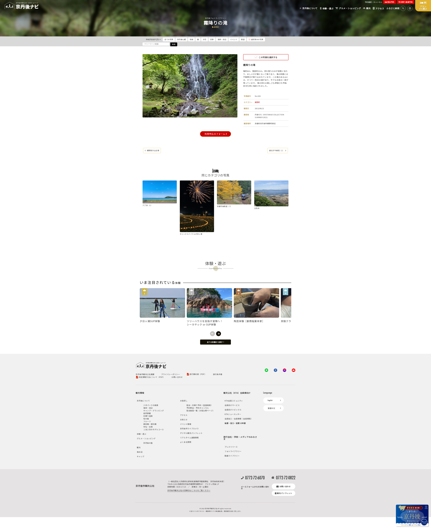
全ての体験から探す (215, 342)
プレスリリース (231, 446)
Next (218, 333)
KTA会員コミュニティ (234, 400)
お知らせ (184, 419)
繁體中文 (271, 408)
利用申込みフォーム (214, 133)
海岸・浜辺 (222, 39)
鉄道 (243, 39)
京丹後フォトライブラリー (215, 18)
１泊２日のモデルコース (153, 429)
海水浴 (139, 452)
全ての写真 (168, 39)
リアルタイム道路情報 (189, 437)
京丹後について (143, 400)
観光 (139, 447)
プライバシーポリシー (170, 374)
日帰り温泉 (148, 416)
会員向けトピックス (233, 409)
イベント (233, 39)
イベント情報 (185, 424)
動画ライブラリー (232, 455)
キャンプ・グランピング (153, 410)
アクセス (183, 415)
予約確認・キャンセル (373, 2)
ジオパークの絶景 (150, 405)
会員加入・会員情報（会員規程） (239, 418)
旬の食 (146, 418)
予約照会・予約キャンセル (197, 407)
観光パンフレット (284, 493)
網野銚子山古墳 (153, 150)
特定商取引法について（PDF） (152, 377)
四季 (212, 39)
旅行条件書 (217, 374)
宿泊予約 (390, 2)
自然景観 (147, 413)
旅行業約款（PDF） (198, 374)
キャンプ (140, 456)
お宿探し (184, 400)
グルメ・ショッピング (146, 438)
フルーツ (147, 421)
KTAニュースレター (233, 414)
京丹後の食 (148, 443)
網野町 (257, 102)
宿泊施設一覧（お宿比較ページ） (200, 410)
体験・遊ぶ (141, 434)
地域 (191, 39)
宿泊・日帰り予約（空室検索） (199, 405)
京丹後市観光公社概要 (145, 374)
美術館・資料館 (149, 424)
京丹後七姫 (181, 39)
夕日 (204, 39)
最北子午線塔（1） (276, 150)
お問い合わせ (177, 377)
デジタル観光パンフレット (191, 433)
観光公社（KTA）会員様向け (237, 392)
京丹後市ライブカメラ (189, 428)
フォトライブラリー (233, 451)
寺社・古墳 (148, 426)
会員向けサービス (232, 405)
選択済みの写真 (257, 39)
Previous (212, 333)
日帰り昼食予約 (406, 2)
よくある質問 (185, 442)
